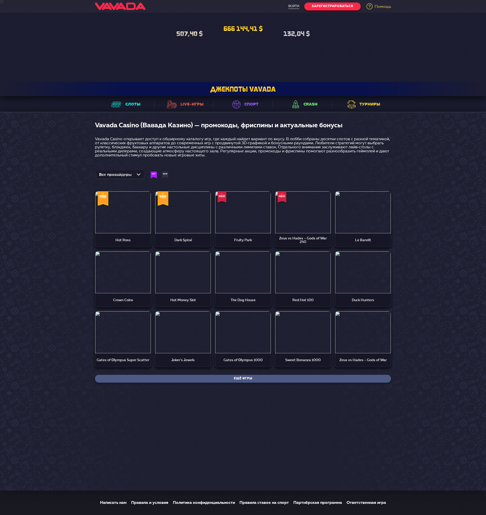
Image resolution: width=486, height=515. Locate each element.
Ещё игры (243, 378)
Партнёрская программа (317, 503)
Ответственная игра (366, 503)
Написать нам (113, 503)
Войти (293, 6)
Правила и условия (149, 503)
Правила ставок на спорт (264, 503)
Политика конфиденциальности (204, 503)
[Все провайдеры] (120, 176)
